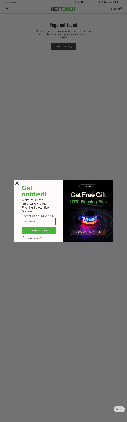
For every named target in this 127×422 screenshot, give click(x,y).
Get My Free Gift (38, 230)
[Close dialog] (17, 183)
